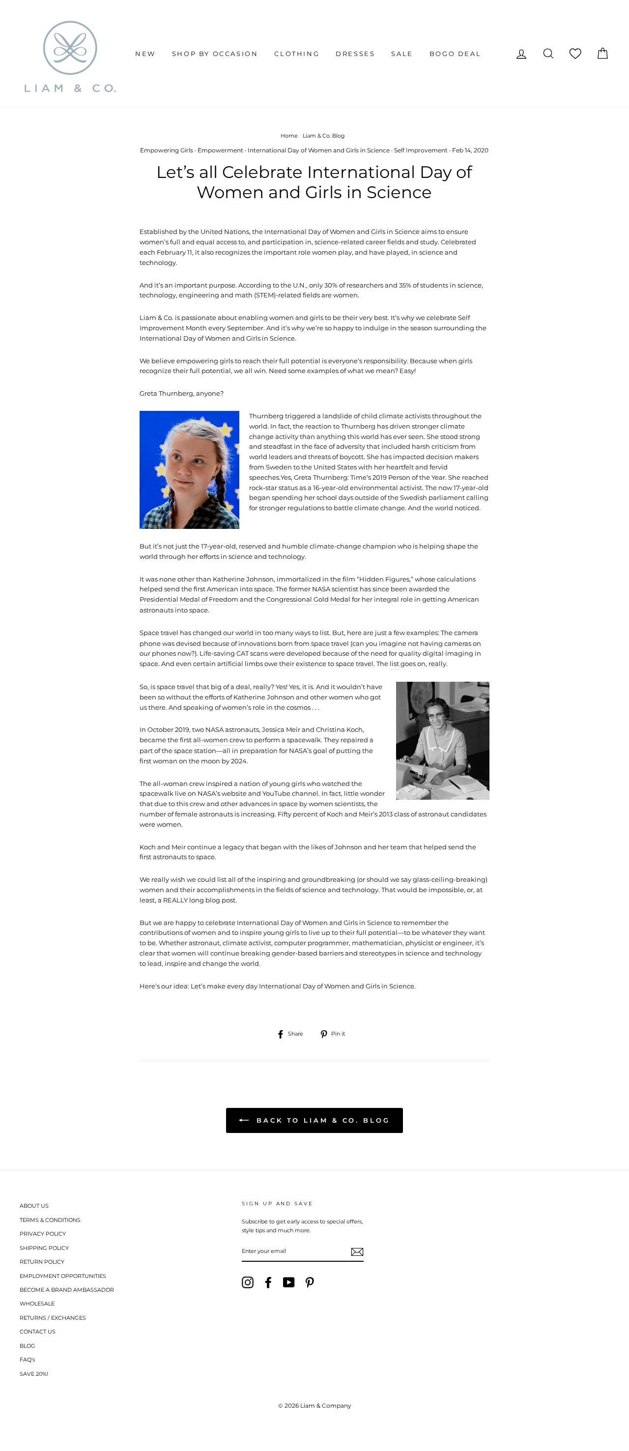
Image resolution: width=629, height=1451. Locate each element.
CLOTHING (296, 54)
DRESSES (355, 54)
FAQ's (27, 1359)
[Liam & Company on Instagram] (248, 1282)
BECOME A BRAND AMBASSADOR (67, 1289)
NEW (145, 54)
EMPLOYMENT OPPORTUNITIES (63, 1276)
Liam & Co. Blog (324, 135)
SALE (402, 54)
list (394, 663)
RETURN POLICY (42, 1261)
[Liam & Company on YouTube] (289, 1282)
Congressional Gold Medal (308, 599)
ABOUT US (34, 1205)
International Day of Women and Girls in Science (319, 150)
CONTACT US (38, 1331)
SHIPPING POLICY (44, 1248)
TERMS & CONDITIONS (50, 1220)
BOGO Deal (455, 54)
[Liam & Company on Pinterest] (309, 1282)
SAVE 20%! (34, 1373)
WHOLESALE (37, 1303)
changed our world (223, 633)
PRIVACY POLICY (43, 1233)
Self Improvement (421, 150)
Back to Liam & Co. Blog (321, 1120)
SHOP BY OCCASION (215, 54)
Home (289, 135)
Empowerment (220, 150)
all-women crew (219, 740)
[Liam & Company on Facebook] (268, 1282)
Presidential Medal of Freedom (189, 599)
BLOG (27, 1345)
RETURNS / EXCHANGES (53, 1317)
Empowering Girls (166, 150)
